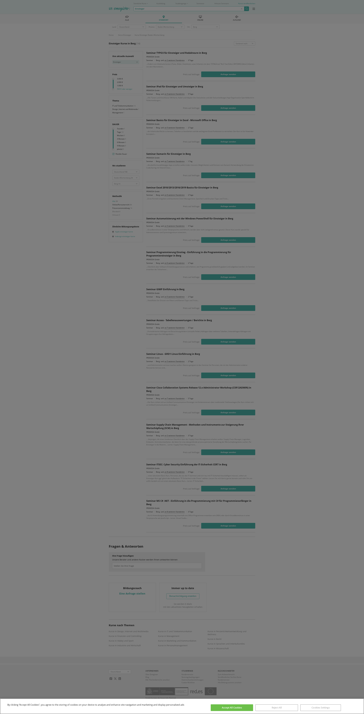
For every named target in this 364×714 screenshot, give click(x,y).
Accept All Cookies (232, 707)
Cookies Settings (321, 707)
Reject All (277, 707)
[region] (182, 706)
